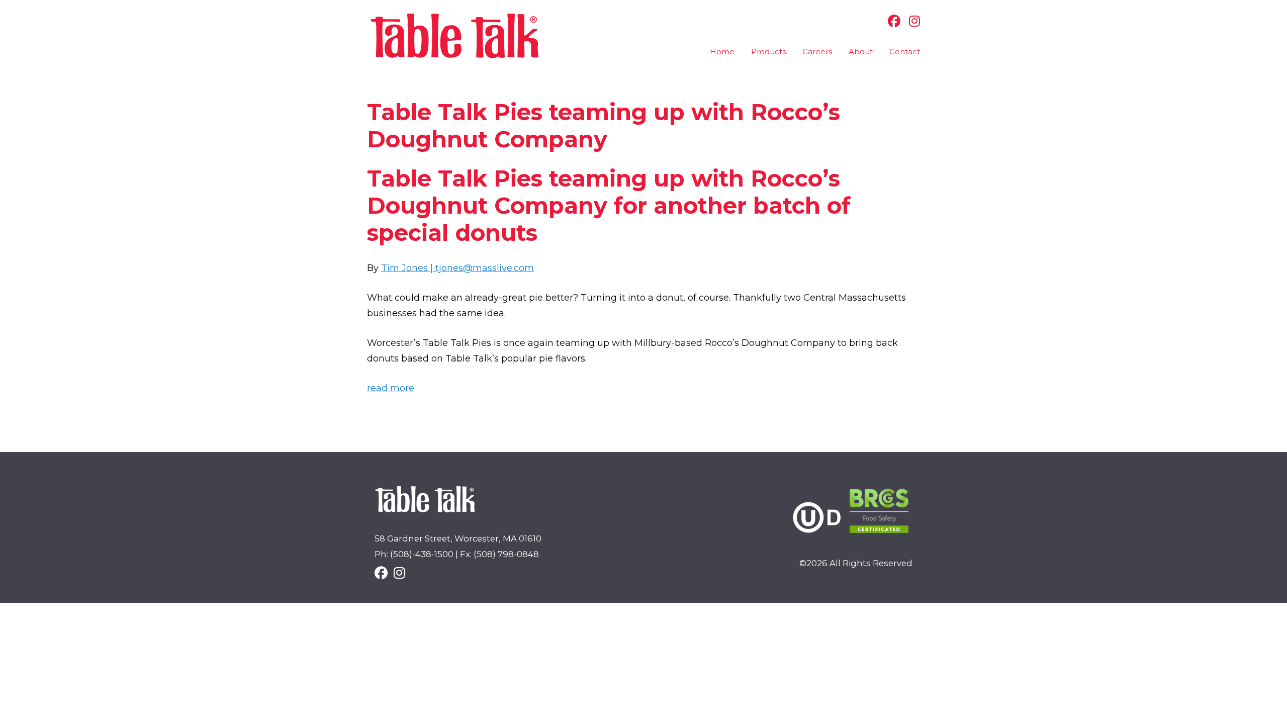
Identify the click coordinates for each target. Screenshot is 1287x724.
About (861, 51)
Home (722, 51)
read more (390, 388)
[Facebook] (891, 21)
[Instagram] (912, 21)
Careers (817, 51)
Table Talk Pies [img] (455, 36)
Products (768, 51)
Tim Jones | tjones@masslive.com (457, 268)
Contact (904, 51)
